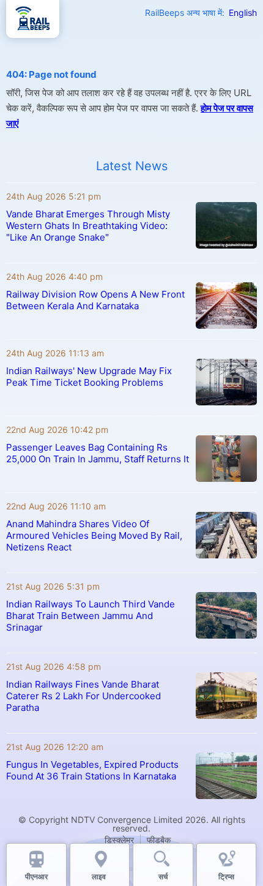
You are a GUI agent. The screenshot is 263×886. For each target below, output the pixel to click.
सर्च (163, 876)
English (243, 12)
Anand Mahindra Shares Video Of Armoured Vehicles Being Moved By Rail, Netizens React (94, 535)
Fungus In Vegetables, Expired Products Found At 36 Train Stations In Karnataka (92, 770)
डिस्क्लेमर (119, 840)
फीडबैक (159, 840)
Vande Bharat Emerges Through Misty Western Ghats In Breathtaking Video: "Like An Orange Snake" (88, 225)
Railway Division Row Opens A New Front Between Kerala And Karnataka (95, 300)
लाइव (100, 876)
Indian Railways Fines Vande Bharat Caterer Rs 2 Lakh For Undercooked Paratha (83, 695)
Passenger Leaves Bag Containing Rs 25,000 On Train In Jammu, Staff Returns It (97, 453)
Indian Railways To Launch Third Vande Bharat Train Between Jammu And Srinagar (90, 615)
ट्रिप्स (226, 876)
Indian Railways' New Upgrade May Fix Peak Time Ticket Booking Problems (89, 376)
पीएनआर (36, 876)
